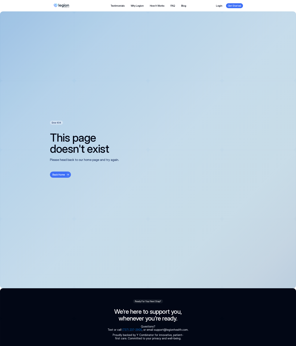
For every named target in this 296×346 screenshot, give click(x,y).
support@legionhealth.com (171, 329)
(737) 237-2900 (132, 329)
